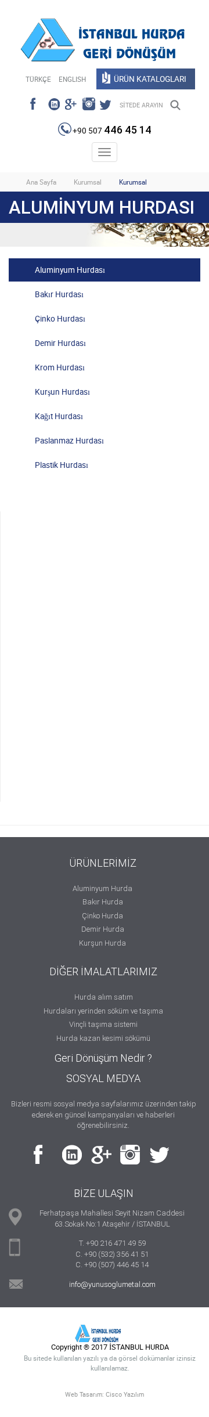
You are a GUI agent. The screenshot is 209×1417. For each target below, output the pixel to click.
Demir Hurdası (60, 343)
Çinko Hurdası (60, 318)
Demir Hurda (102, 929)
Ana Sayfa (41, 182)
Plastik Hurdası (61, 465)
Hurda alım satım (103, 997)
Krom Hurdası (60, 367)
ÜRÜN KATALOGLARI (150, 79)
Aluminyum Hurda (102, 888)
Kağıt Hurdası (59, 416)
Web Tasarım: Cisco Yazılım (104, 1394)
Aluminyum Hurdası (70, 270)
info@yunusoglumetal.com (112, 1284)
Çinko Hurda (102, 916)
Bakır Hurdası (59, 294)
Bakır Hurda (102, 902)
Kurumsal (88, 182)
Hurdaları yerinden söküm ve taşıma (103, 1011)
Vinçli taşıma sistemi (103, 1024)
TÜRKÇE (38, 79)
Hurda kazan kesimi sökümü (103, 1038)
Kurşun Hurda (102, 943)
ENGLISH (72, 79)
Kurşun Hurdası (62, 392)
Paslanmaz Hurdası (69, 440)
